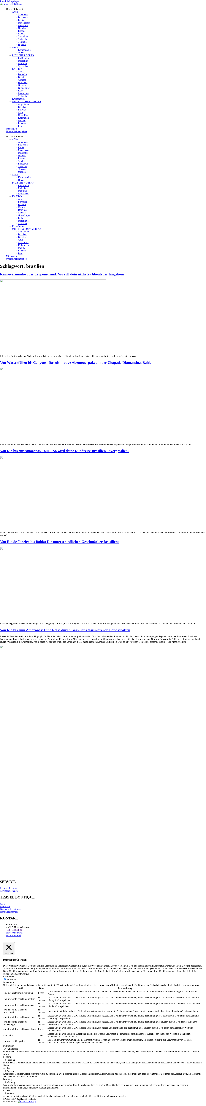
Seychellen (23, 66)
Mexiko (21, 120)
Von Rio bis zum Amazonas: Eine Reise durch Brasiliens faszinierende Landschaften (65, 630)
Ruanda (21, 31)
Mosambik (23, 25)
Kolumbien (23, 118)
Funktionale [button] (8, 1045)
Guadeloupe (24, 88)
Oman (21, 52)
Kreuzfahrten (18, 98)
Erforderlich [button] (8, 976)
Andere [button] (6, 1090)
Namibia (22, 28)
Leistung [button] (7, 1057)
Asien (15, 47)
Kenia (21, 20)
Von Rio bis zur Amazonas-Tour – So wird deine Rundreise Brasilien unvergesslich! (64, 451)
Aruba (21, 71)
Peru (20, 126)
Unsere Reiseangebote (16, 131)
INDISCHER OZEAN (23, 55)
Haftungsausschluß (9, 912)
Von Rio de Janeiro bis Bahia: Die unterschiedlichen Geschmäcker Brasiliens (59, 542)
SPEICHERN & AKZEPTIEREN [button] (19, 1099)
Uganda (22, 44)
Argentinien (23, 104)
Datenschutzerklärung (10, 909)
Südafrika (22, 39)
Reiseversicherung (8, 888)
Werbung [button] (7, 1079)
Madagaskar (24, 22)
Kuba (20, 90)
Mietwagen (11, 128)
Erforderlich (12, 979)
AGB (2, 903)
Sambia (21, 33)
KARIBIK (17, 69)
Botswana (23, 17)
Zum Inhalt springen (9, 1)
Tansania (22, 41)
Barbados (22, 74)
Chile (20, 112)
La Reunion (23, 58)
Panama (22, 123)
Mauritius (22, 63)
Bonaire (22, 77)
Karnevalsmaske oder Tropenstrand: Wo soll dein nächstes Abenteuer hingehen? (62, 274)
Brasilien (22, 107)
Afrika (15, 12)
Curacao (22, 79)
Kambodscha (24, 50)
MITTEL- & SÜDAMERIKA (26, 101)
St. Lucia (22, 96)
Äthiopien (23, 14)
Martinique (23, 93)
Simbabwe (23, 36)
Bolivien (22, 109)
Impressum (5, 906)
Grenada (22, 85)
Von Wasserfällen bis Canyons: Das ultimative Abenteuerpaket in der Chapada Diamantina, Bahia (76, 362)
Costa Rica (23, 115)
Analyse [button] (7, 1068)
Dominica (22, 82)
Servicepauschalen (9, 891)
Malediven (23, 60)
